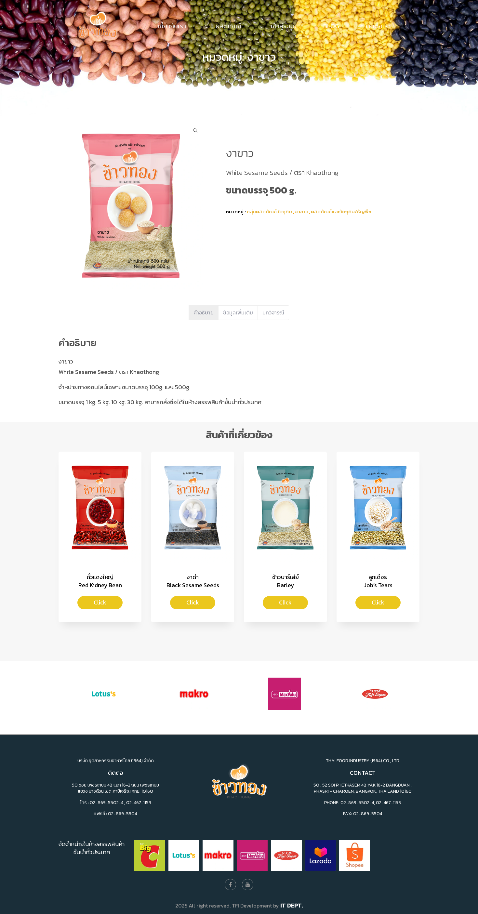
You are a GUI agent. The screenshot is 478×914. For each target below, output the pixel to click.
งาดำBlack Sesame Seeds (192, 581)
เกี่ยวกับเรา (173, 26)
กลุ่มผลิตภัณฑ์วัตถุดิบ (269, 211)
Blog (331, 26)
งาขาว (302, 211)
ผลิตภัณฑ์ (229, 26)
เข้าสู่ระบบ (284, 26)
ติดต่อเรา (379, 26)
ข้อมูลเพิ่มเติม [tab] (238, 312)
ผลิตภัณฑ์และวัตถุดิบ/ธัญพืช (341, 211)
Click (100, 602)
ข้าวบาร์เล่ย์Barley (285, 581)
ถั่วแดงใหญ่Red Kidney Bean (100, 581)
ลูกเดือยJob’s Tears (378, 581)
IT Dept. (291, 905)
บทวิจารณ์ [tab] (273, 312)
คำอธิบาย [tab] (203, 312)
